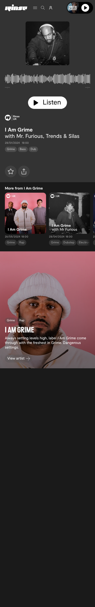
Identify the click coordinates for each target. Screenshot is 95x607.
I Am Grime (19, 129)
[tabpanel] (47, 80)
